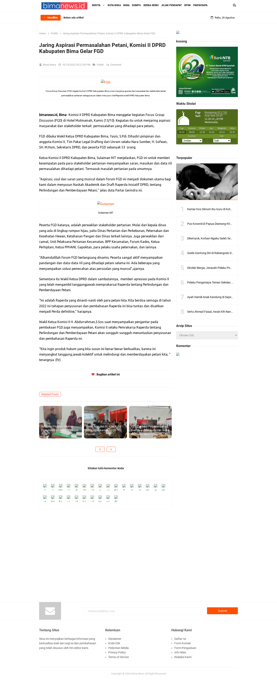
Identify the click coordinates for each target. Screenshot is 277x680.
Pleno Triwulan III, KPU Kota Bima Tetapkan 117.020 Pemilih (103, 430)
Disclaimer (114, 638)
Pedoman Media (118, 648)
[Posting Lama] (111, 449)
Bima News (138, 673)
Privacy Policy (117, 652)
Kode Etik (114, 643)
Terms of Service (118, 657)
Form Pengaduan (185, 648)
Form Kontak (182, 643)
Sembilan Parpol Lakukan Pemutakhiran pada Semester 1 (59, 430)
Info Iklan (180, 652)
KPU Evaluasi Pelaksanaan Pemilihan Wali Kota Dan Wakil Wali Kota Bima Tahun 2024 (150, 430)
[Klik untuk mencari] (234, 5)
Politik (100, 64)
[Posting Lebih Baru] (100, 449)
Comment (116, 64)
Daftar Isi (180, 638)
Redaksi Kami (182, 657)
